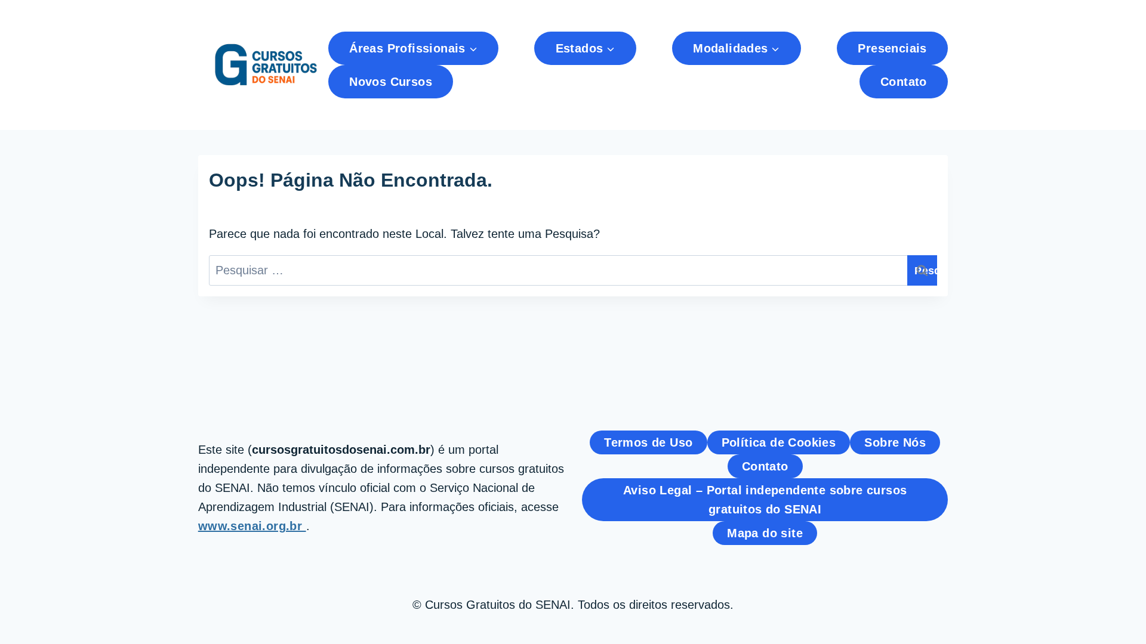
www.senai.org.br (252, 525)
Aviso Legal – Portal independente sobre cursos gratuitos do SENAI (765, 500)
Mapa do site (765, 533)
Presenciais (892, 48)
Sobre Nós (895, 442)
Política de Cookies (779, 442)
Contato (903, 81)
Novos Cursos (390, 81)
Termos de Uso (648, 442)
